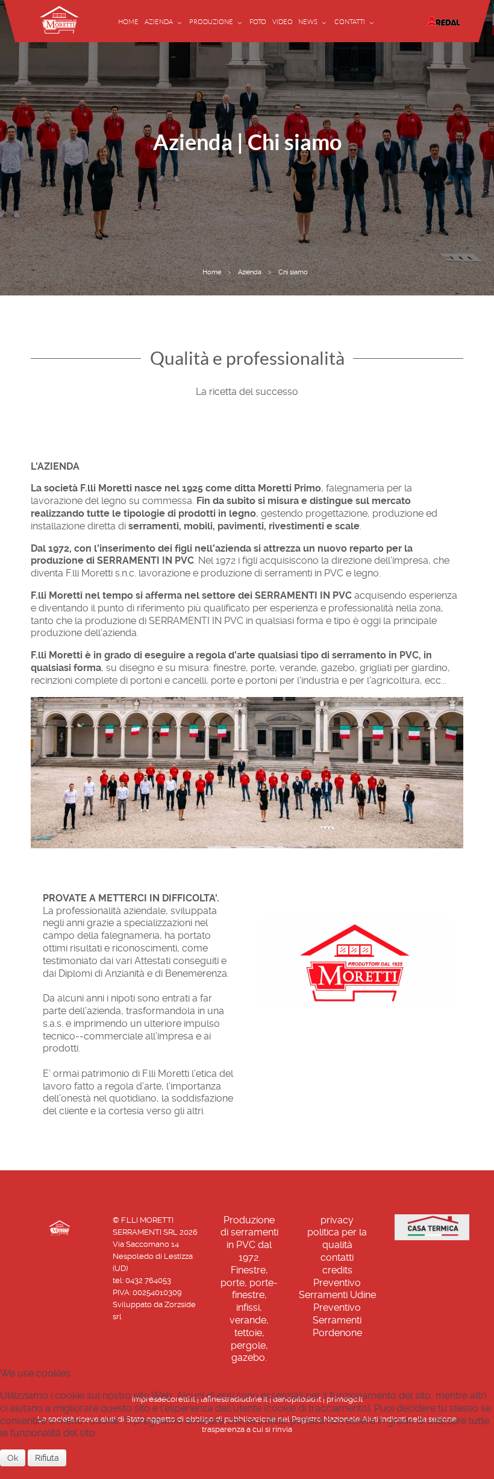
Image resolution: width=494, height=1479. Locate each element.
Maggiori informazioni (247, 1472)
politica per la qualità (337, 1238)
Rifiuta (47, 1458)
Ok (12, 1458)
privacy (337, 1220)
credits (337, 1270)
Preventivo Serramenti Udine (337, 1289)
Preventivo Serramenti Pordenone (337, 1320)
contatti (337, 1257)
